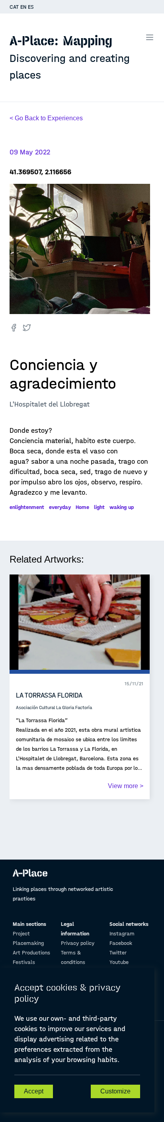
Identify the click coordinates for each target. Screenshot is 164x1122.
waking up (121, 507)
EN (23, 7)
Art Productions (31, 952)
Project (21, 933)
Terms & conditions (73, 957)
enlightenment (27, 507)
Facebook (120, 943)
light (99, 507)
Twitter (118, 952)
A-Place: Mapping (70, 57)
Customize (115, 1091)
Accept (33, 1091)
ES (31, 7)
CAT (14, 7)
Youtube (119, 962)
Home (82, 507)
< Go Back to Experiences (46, 118)
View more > (125, 786)
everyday (60, 507)
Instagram (122, 933)
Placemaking (28, 943)
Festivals (24, 962)
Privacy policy (77, 943)
